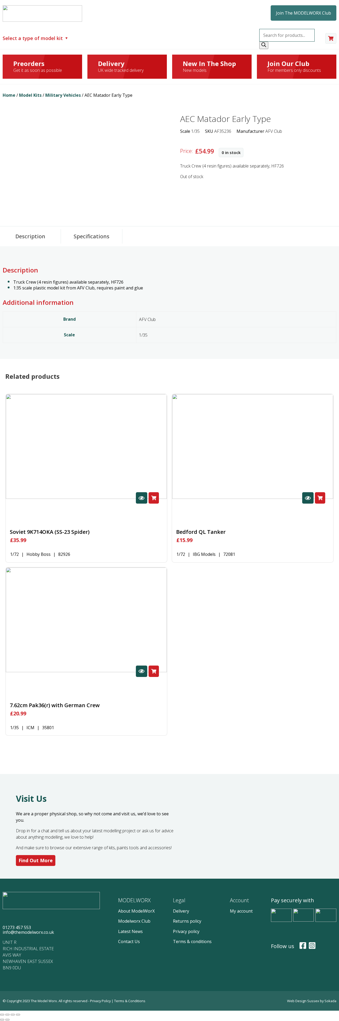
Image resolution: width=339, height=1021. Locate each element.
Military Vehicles (63, 95)
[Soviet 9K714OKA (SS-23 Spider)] (86, 446)
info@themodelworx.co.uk (28, 932)
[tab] (30, 236)
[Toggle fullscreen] (13, 1014)
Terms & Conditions (129, 1000)
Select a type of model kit (33, 38)
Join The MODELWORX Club (303, 13)
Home (9, 95)
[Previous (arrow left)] (2, 1019)
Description (30, 236)
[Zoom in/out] (18, 1014)
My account (241, 911)
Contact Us (129, 941)
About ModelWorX (136, 911)
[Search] (263, 45)
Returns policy (187, 921)
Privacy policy (186, 931)
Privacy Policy (100, 1000)
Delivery (181, 911)
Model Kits (30, 95)
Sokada (330, 1000)
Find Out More (36, 860)
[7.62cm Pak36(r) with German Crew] (86, 619)
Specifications (91, 236)
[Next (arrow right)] (7, 1019)
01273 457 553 (17, 927)
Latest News (130, 931)
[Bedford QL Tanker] (252, 446)
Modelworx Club (134, 921)
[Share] (7, 1014)
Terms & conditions (192, 941)
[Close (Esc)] (2, 1014)
